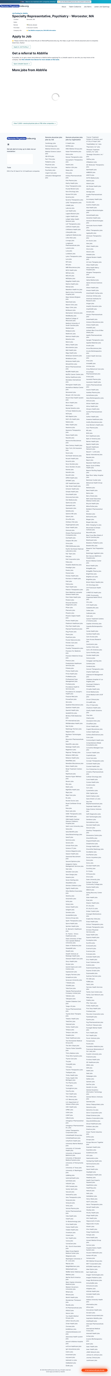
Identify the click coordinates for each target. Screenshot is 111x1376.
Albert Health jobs (92, 246)
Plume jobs (69, 634)
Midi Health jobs (71, 350)
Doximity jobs (90, 868)
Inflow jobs (89, 1307)
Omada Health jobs (72, 491)
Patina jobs (69, 584)
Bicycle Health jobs (92, 503)
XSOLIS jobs (70, 1310)
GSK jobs (89, 1068)
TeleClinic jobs (70, 1021)
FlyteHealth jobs (91, 1017)
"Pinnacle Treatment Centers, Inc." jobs (92, 151)
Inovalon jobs (90, 1313)
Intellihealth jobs (91, 1321)
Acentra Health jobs (92, 205)
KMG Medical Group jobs (74, 149)
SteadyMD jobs (71, 948)
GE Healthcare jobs (92, 1062)
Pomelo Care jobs (71, 643)
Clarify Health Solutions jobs (94, 711)
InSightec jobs (91, 1288)
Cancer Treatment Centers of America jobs (95, 620)
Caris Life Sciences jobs (94, 650)
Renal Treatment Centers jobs (74, 770)
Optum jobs (69, 516)
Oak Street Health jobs (73, 486)
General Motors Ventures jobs (94, 1098)
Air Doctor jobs (91, 241)
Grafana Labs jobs (92, 1126)
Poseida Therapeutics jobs (74, 648)
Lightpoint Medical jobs (73, 235)
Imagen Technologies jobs (94, 1275)
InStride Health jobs (92, 1291)
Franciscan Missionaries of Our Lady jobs (95, 1050)
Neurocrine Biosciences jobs (73, 441)
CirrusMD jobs (91, 702)
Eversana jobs (90, 954)
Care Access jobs (92, 637)
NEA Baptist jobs (71, 416)
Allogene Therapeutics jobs (93, 273)
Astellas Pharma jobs (93, 392)
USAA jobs (69, 1112)
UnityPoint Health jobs (73, 1141)
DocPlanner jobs (91, 855)
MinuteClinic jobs (71, 364)
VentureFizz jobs (71, 1194)
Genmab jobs (90, 1101)
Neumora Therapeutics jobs (73, 431)
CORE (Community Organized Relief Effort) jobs (94, 597)
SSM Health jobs (71, 816)
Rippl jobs (69, 792)
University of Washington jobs (74, 1171)
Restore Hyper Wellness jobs (73, 777)
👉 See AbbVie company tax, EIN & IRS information (41, 30)
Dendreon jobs (91, 819)
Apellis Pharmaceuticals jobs (94, 336)
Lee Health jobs (71, 211)
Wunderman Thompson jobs (73, 1301)
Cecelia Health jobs (92, 655)
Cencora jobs (90, 658)
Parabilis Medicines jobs (74, 565)
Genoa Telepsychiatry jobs (95, 1104)
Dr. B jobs (89, 871)
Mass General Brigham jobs (73, 298)
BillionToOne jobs (92, 506)
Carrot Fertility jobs (92, 652)
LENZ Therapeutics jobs (73, 202)
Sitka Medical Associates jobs (74, 892)
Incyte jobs (89, 1297)
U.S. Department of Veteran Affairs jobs (72, 1103)
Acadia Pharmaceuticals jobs (94, 195)
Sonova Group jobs (72, 918)
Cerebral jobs (90, 666)
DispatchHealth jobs (93, 841)
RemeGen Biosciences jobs (74, 763)
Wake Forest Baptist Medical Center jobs (72, 1252)
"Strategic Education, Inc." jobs (94, 155)
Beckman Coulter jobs (93, 480)
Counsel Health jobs (92, 766)
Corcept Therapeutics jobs (95, 761)
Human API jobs (91, 1255)
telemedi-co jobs (71, 1360)
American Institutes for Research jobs (93, 300)
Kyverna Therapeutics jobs (74, 200)
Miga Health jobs (71, 353)
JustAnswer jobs (91, 1360)
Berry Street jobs (91, 496)
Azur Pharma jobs (92, 427)
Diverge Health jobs (92, 846)
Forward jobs (90, 1041)
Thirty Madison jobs (72, 1053)
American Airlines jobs (93, 296)
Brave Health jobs (92, 565)
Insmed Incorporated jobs (94, 1315)
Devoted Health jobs (93, 825)
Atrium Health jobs (92, 403)
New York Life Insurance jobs (74, 449)
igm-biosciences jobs (73, 1349)
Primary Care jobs (51, 167)
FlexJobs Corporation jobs (95, 1014)
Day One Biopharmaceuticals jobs (94, 802)
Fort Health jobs (91, 1035)
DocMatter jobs (91, 852)
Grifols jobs (90, 1137)
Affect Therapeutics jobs (94, 230)
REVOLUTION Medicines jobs (74, 717)
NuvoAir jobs (70, 475)
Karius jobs (69, 154)
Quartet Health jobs (72, 710)
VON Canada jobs (71, 1186)
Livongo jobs (70, 240)
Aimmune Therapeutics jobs (93, 237)
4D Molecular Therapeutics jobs (95, 166)
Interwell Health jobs (93, 1333)
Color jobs (89, 737)
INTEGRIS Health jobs (93, 1266)
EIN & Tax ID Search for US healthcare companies (23, 171)
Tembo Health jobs (72, 1027)
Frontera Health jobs (93, 1059)
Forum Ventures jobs (93, 1038)
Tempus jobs (70, 1030)
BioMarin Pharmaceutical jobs (94, 510)
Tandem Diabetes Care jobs (73, 1002)
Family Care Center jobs (94, 992)
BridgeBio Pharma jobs (93, 571)
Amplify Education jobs (94, 306)
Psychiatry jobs (50, 170)
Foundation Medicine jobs (94, 1046)
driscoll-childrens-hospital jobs (74, 1342)
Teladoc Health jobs (72, 1019)
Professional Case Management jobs (72, 680)
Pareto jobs (69, 570)
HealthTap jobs (91, 1188)
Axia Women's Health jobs (94, 425)
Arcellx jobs (90, 345)
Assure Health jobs (92, 390)
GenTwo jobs (90, 1084)
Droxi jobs (89, 877)
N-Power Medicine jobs (73, 411)
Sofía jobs (69, 901)
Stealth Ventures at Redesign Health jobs (73, 955)
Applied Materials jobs (93, 343)
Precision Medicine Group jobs (74, 657)
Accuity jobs (90, 202)
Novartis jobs (70, 461)
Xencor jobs (70, 1313)
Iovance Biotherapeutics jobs (94, 1340)
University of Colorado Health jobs (73, 1149)
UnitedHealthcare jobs (73, 1138)
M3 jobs (68, 265)
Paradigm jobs (70, 567)
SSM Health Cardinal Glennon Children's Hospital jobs (72, 821)
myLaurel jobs (70, 1357)
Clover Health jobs (92, 726)
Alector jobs (90, 252)
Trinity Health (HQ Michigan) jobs (72, 1079)
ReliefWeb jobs (70, 761)
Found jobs (89, 1044)
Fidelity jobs (90, 1000)
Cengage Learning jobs (93, 661)
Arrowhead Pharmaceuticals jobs (93, 373)
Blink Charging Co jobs (93, 525)
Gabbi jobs (89, 1070)
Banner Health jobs (92, 441)
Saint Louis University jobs (74, 826)
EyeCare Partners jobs (93, 976)
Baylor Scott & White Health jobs (93, 466)
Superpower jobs (71, 972)
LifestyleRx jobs (71, 232)
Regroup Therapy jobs (73, 752)
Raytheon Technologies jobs (73, 735)
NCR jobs (69, 414)
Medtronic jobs (71, 333)
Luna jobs (69, 251)
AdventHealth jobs (92, 215)
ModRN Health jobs (72, 371)
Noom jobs (69, 453)
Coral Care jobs (91, 758)
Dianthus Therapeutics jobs (93, 831)
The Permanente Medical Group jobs (74, 1042)
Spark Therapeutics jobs (74, 921)
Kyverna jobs (70, 197)
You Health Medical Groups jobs (72, 1317)
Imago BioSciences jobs (94, 1280)
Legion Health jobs (72, 216)
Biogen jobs (90, 519)
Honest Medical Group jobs (93, 1241)
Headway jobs (91, 1177)
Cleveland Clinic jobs (93, 721)
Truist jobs (69, 1085)
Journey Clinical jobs (93, 1357)
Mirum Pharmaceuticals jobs (73, 368)
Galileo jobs (90, 1079)
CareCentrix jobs (91, 644)
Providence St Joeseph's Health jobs (74, 693)
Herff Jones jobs (91, 1202)
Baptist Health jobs (92, 444)
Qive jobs (69, 702)
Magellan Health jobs (73, 281)
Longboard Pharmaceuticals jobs (73, 244)
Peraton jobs (70, 600)
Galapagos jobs (91, 1076)
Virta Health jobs (71, 1224)
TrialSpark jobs (71, 1072)
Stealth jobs (70, 951)
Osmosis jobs (70, 530)
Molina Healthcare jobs (73, 377)
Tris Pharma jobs (71, 1083)
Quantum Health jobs (73, 707)
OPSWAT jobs (70, 480)
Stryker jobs (70, 964)
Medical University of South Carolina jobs (73, 324)
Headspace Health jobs (94, 1175)
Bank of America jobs (93, 439)
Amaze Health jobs (92, 290)
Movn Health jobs (71, 402)
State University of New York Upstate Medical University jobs (73, 941)
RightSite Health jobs (73, 789)
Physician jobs (50, 164)
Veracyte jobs (70, 1203)
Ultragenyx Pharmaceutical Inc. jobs (74, 1127)
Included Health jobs (93, 1294)
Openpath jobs (70, 505)
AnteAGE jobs (90, 327)
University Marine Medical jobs (74, 1144)
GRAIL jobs (89, 1065)
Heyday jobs (90, 1210)
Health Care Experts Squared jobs (93, 1181)
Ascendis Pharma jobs (93, 379)
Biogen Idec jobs (91, 522)
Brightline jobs (91, 579)
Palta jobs (69, 562)
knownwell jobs (71, 1354)
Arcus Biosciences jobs (93, 348)
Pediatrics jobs (50, 162)
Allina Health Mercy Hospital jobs (92, 269)
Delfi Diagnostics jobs (93, 814)
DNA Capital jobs (92, 793)
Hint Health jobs (91, 1218)
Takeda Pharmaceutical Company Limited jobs (73, 992)
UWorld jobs (70, 1118)
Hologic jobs (90, 1235)
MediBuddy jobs (71, 316)
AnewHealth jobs (91, 319)
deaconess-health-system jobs (74, 1338)
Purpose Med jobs (72, 696)
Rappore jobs (70, 732)
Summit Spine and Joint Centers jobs (73, 968)
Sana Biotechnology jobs (74, 834)
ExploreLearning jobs (93, 968)
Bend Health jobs (91, 490)
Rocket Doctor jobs (72, 801)
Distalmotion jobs (92, 843)
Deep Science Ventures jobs (93, 810)
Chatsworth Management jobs (94, 676)
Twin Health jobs (71, 1094)
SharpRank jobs (71, 883)
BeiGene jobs (90, 488)
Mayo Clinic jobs (71, 307)
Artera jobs (90, 376)
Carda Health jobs (92, 631)
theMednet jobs (71, 1363)
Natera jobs (69, 422)
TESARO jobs (70, 985)
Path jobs (69, 581)
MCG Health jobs (71, 270)
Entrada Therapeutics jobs (95, 927)
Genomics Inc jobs (92, 1110)
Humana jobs (90, 1258)
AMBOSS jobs (90, 172)
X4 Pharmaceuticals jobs (74, 1308)
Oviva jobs (69, 543)
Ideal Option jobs (91, 1269)
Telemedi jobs (70, 1024)
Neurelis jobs (70, 438)
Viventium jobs (70, 1232)
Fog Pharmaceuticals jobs (94, 1022)
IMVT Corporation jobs (93, 1264)
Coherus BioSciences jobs (94, 734)
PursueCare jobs (71, 699)
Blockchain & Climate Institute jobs (93, 529)
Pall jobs (68, 556)
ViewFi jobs (69, 1219)
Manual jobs (70, 287)
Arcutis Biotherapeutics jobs (94, 352)
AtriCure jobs (90, 401)
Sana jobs (69, 829)
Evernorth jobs (91, 948)
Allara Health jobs (92, 265)
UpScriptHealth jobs (72, 1178)
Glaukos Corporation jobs (94, 1118)
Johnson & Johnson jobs (94, 1355)
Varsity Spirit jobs (71, 1189)
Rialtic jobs (69, 787)
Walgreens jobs (71, 1256)
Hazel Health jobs (92, 1169)
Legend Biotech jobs (72, 213)
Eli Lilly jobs (90, 906)
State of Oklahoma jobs (73, 945)
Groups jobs (90, 1139)
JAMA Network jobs (92, 1352)
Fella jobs (89, 997)
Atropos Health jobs (92, 409)
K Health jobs (70, 143)
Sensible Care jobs (72, 872)
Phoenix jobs (70, 613)
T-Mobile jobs (70, 983)
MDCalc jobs (70, 273)
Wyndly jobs (70, 1305)
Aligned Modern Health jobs (93, 258)
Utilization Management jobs (53, 177)
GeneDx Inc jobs (91, 1087)
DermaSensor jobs (92, 822)
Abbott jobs (90, 183)
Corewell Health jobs (93, 763)
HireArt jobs (90, 1226)
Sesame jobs (70, 877)
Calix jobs (89, 616)
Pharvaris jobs (70, 610)
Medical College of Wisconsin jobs (72, 319)
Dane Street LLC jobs (93, 799)
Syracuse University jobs (74, 980)
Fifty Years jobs (91, 1003)
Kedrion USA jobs (71, 167)
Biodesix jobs (90, 514)
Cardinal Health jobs (93, 634)
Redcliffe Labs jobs (72, 744)
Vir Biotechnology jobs (73, 1221)
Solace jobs (69, 904)
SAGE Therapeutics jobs (74, 814)
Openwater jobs (71, 508)
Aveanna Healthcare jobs (94, 419)
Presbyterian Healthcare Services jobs (74, 664)
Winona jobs (70, 1294)
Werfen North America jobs (73, 1278)
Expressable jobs (91, 973)
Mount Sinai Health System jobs (74, 399)
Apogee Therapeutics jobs (95, 340)
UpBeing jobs (70, 1175)
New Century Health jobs (74, 445)
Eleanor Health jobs (92, 903)
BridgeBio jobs (91, 568)
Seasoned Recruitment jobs (73, 857)
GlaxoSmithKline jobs (93, 1121)
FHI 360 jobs (90, 979)
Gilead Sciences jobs (93, 1115)
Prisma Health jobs (72, 671)
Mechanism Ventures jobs (74, 313)
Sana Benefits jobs (72, 832)
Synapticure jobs (71, 977)
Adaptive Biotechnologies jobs (94, 211)
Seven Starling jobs (72, 880)
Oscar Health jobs (71, 527)
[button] (95, 1370)
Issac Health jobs (91, 1349)
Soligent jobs (70, 910)
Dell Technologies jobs (93, 817)
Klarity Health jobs (72, 183)
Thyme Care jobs (71, 1059)
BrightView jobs (91, 574)
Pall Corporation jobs (73, 559)
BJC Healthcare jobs (93, 436)
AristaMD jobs (91, 363)
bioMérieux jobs (71, 1329)
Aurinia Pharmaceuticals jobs (94, 413)
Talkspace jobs (71, 999)
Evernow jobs (90, 951)
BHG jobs (89, 433)
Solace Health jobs (72, 907)
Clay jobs (89, 715)
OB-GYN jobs (49, 156)
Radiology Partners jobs (74, 729)
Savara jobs (69, 843)
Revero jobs (70, 781)
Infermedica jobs (91, 1304)
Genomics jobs (91, 1107)
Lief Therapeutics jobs (73, 224)
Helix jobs (89, 1193)
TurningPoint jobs (71, 1088)
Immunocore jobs (92, 1286)
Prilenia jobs (70, 668)
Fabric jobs (90, 984)
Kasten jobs (69, 164)
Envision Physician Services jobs (92, 931)
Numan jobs (70, 469)
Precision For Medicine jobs (73, 652)
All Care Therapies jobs (94, 262)
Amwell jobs (90, 312)
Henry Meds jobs (91, 1199)
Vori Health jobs (71, 1238)
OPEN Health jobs (71, 478)
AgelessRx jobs (91, 233)
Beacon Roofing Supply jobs (94, 471)
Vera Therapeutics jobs (73, 1197)
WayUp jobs (70, 1263)
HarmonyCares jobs (92, 1164)
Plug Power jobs (71, 632)
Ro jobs (68, 798)
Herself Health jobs (92, 1207)
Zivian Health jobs (72, 1323)
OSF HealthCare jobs (72, 483)
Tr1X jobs (69, 1067)
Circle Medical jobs (92, 692)
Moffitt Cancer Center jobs (74, 374)
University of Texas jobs (74, 1168)
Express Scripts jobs (93, 970)
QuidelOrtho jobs (71, 713)
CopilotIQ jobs (91, 755)
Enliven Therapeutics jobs (94, 924)
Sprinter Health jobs (72, 926)
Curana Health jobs (92, 782)
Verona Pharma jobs (72, 1208)
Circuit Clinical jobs (92, 699)
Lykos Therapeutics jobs (74, 256)
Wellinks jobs (70, 1274)
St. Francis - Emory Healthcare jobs (72, 935)
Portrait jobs (70, 645)
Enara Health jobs (92, 921)
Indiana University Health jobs (94, 1301)
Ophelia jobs (70, 511)
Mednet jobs (70, 328)
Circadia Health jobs (93, 689)
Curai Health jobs (92, 779)
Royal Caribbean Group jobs (73, 804)
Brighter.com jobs (92, 576)
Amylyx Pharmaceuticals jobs (94, 315)
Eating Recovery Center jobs (94, 894)
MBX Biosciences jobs (73, 267)
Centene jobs (90, 663)
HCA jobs (89, 1155)
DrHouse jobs (90, 874)
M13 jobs (69, 262)
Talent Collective (75, 7)
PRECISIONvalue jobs (73, 546)
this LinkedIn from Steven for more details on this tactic (40, 59)
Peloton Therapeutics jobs (74, 589)
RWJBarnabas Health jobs (74, 723)
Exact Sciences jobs (92, 962)
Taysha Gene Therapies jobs (73, 1015)
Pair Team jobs (70, 554)
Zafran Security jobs (72, 1321)
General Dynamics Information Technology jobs (94, 1092)
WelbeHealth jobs (71, 1269)
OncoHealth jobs (71, 494)
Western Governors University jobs (72, 1288)
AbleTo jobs (90, 189)
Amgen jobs (90, 303)
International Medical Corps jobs (93, 1330)
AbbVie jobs (90, 181)
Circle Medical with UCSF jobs (94, 696)
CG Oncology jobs (92, 585)
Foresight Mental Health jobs (94, 1029)
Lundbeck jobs (70, 253)
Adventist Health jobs (93, 218)
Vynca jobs (69, 1241)
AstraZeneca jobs (92, 395)
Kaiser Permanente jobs (73, 151)
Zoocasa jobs (70, 1326)
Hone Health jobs (92, 1237)
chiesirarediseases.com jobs (73, 1333)
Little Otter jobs (71, 238)
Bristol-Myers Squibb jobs (94, 582)
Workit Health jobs (72, 1297)
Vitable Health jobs (72, 1230)
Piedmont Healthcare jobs (74, 623)
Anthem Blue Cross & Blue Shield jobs (94, 331)
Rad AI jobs (69, 726)
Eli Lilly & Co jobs (92, 908)
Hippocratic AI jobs (92, 1224)
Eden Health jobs (91, 897)
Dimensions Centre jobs (94, 835)
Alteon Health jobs (92, 287)
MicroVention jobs (72, 347)
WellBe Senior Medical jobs (74, 1272)
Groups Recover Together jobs (94, 1143)
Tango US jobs (70, 1006)
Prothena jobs (70, 684)
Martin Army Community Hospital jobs (74, 293)
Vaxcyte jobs (70, 1192)
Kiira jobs (69, 173)
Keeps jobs (69, 170)
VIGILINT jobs (70, 1183)
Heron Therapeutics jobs (94, 1204)
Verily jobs (69, 1205)
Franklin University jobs (94, 1054)
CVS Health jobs (91, 605)
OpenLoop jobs (71, 503)
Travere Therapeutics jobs (74, 1070)
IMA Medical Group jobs (94, 1261)
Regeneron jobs (71, 749)
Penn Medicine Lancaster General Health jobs (74, 593)
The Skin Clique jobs (72, 1045)
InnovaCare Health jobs (94, 1310)
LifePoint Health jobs (72, 227)
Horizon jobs (90, 1245)
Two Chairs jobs (71, 1096)
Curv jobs (89, 788)
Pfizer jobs (69, 607)
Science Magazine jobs (73, 851)
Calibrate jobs (90, 613)
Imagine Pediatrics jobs (94, 1277)
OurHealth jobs (71, 538)
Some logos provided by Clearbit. (55, 1371)
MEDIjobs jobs (70, 278)
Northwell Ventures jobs (74, 456)
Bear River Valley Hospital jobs (94, 476)
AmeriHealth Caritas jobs (94, 293)
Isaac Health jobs (92, 1346)
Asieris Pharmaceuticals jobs (94, 386)
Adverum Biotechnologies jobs (94, 222)
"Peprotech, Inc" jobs (93, 147)
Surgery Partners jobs (73, 974)
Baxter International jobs (94, 454)
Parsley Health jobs (72, 576)
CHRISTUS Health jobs (93, 592)
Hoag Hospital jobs (92, 1232)
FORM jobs (89, 981)
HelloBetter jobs (91, 1196)
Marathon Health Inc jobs (74, 289)
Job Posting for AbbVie (20, 13)
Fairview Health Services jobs (94, 988)
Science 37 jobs (71, 848)
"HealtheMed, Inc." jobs (93, 144)
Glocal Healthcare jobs (93, 1124)
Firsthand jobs (91, 1011)
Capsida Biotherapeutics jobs (94, 627)
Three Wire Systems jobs (74, 1056)
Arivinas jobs (90, 366)
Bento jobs (89, 493)
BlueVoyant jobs (91, 540)
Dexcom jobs (90, 828)
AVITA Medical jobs (92, 178)
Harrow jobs (90, 1166)
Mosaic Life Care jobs (73, 395)
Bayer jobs (89, 460)
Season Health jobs (72, 854)
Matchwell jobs (71, 302)
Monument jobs (71, 392)
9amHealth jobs (91, 169)
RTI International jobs (73, 721)
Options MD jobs (71, 514)
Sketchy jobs (70, 896)
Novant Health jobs (72, 458)
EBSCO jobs (90, 890)
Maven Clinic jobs (71, 305)
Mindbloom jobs (71, 358)
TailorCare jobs (71, 988)
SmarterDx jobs (71, 898)
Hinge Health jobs (92, 1215)
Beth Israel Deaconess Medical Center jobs (93, 500)
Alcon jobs (89, 249)
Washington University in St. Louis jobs (74, 1260)
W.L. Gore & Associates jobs (73, 1247)
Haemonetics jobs (92, 1158)
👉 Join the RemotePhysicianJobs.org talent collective (74, 1)
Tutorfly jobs (70, 1091)
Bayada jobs (90, 457)
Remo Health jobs (71, 766)
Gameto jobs (90, 1081)
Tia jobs (68, 1061)
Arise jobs (89, 361)
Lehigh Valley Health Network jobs (72, 220)
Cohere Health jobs (92, 732)
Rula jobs (69, 808)
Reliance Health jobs (72, 758)
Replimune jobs (71, 774)
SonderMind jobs (71, 915)
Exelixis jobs (90, 965)
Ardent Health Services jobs (93, 357)
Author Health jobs (92, 416)
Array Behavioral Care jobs (95, 369)
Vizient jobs (69, 1235)
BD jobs (88, 430)
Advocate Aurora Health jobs (94, 226)
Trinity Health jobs (72, 1075)
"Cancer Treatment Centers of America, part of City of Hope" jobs (94, 139)
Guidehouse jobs (91, 1153)
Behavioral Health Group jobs (94, 484)
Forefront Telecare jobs (94, 1025)
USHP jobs (69, 1115)
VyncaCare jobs (71, 1243)
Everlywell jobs (91, 946)
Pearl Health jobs (71, 587)
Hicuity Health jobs (92, 1213)
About (64, 7)
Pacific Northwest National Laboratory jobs (74, 550)
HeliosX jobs (90, 1190)
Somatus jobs (70, 912)
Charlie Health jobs (92, 672)
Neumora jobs (70, 427)
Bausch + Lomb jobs (93, 452)
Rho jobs (68, 784)
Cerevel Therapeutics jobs (94, 669)
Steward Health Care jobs (74, 959)
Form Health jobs (91, 1032)
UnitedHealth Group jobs (74, 1135)
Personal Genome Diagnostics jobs (71, 604)
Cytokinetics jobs (92, 790)
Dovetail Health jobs (93, 866)
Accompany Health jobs (94, 199)
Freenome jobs (91, 1057)
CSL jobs (89, 602)
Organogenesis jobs (72, 525)
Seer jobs (69, 869)
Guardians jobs (91, 1150)
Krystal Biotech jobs (72, 189)
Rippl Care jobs (71, 795)
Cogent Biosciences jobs (94, 729)
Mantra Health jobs (72, 284)
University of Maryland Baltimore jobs (73, 1154)
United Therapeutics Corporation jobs (72, 1131)
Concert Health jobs (93, 752)
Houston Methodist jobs (94, 1253)
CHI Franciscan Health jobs (93, 589)
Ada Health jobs (91, 207)
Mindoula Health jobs (73, 361)
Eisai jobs (89, 900)
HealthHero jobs (91, 1185)
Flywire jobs (90, 1019)
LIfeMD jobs (70, 205)
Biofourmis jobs (91, 516)
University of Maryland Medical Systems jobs (73, 1159)
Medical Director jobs (52, 149)
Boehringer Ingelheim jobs (94, 553)
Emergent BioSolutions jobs (93, 915)
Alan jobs (89, 243)
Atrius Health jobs (92, 406)
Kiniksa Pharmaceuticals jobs (74, 177)
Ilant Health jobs (91, 1272)
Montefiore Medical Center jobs (74, 388)
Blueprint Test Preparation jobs (94, 549)
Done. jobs (89, 863)
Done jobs (89, 860)
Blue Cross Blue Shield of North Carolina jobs (94, 536)
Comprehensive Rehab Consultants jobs (93, 744)
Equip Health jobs (92, 935)
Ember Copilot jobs (92, 911)
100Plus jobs (90, 159)
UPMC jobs (69, 1110)
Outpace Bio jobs (71, 540)
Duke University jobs (93, 879)
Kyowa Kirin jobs (71, 194)
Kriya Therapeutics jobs (73, 186)
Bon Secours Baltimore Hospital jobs (93, 557)
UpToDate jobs (71, 1181)
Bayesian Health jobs (93, 463)
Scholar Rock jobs (72, 845)
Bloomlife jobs (91, 532)
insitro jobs (69, 1352)
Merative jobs (70, 339)
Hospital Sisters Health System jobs (93, 1249)
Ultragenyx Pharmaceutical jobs (74, 1122)
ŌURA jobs (69, 1366)
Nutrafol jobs (70, 472)
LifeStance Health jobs (73, 229)
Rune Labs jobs (71, 811)
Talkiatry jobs (70, 996)
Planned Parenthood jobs (74, 629)
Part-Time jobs (50, 159)
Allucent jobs (90, 277)
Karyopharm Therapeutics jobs (74, 161)
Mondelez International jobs (73, 381)
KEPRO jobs (69, 146)
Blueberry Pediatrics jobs (94, 543)
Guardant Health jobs (93, 1147)
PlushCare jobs (71, 637)
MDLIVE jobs (70, 276)
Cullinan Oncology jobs (93, 777)
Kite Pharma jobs (71, 180)
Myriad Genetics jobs (73, 408)
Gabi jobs (89, 1073)
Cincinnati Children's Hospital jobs (93, 685)
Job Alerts (87, 7)
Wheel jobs (69, 1292)
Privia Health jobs (71, 674)
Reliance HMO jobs (72, 755)
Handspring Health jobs (94, 1161)
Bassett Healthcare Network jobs (92, 448)
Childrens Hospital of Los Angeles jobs (94, 680)
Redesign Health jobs (73, 747)
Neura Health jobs (72, 435)
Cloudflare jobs (91, 723)
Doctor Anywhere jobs (93, 857)
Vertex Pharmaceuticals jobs (73, 1212)
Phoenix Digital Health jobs (73, 617)
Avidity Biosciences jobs (94, 422)
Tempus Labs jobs (72, 1032)
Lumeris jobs (70, 248)
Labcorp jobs (70, 208)
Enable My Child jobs (93, 919)
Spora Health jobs (72, 923)
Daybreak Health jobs (93, 806)
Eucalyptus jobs (91, 940)
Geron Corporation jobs (94, 1113)
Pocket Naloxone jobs (73, 640)
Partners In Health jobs (73, 578)
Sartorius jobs (70, 840)
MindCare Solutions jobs (74, 356)
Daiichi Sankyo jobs (92, 796)
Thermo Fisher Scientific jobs (74, 1049)
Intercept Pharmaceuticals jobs (94, 1325)
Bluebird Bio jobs (91, 545)
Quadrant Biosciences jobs (74, 705)
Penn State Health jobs (73, 597)
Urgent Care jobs (51, 173)
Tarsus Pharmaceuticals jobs (73, 1010)
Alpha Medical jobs (92, 280)
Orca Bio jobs (70, 519)
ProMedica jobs (71, 676)
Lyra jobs (69, 259)
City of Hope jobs (92, 705)
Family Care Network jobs (94, 995)
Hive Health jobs (91, 1229)
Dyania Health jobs (92, 887)
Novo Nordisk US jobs (73, 467)
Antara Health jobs (92, 325)
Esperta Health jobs (92, 937)
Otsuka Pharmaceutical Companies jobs (73, 534)
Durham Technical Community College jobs (94, 883)
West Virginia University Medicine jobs (73, 1283)
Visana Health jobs (72, 1227)
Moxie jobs (69, 405)
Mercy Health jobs (72, 345)
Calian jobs (90, 610)
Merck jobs (69, 342)
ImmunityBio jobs (92, 1283)
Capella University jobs (93, 623)
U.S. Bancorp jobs (71, 1099)
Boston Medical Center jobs (93, 562)
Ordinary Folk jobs (72, 522)
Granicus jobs (90, 1129)
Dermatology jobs (51, 146)
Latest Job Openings (101, 7)
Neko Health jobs (71, 425)
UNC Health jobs (71, 1107)
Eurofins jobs (90, 943)
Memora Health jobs (72, 336)
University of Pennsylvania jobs (74, 1164)
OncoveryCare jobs (72, 497)
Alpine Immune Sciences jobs (94, 284)
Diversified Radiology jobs (95, 849)
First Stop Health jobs (93, 1008)
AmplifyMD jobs (91, 309)
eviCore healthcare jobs (73, 1346)
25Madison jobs (91, 162)
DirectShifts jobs (91, 838)
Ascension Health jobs (93, 382)
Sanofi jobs (69, 837)
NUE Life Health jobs (72, 419)
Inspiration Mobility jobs (94, 1318)
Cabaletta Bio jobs (92, 608)
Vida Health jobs (71, 1216)
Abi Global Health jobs (93, 186)
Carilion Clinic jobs (92, 647)
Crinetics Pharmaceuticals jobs (94, 773)
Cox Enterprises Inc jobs (94, 769)
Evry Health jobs (91, 959)
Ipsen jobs (89, 1344)
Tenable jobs (70, 1035)
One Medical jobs (71, 500)
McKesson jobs (71, 310)
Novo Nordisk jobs (72, 464)
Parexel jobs (70, 573)
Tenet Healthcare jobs (73, 1038)
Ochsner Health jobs (72, 489)
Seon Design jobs (71, 874)
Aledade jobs (90, 254)
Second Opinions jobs (73, 861)
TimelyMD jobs (71, 1064)
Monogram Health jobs (73, 385)
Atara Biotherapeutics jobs (95, 398)
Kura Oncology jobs (72, 191)
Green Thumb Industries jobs (94, 1133)
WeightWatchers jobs (73, 1266)
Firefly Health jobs (92, 1006)
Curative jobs (90, 785)
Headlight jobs (91, 1172)
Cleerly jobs (90, 718)
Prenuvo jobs (70, 660)
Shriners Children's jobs (73, 885)
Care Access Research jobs (93, 640)
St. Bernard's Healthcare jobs (74, 930)
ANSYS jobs (90, 175)
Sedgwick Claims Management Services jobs (74, 865)
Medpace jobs (70, 331)
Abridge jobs (90, 192)
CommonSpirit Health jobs (95, 740)
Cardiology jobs (50, 143)
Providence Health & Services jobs (72, 688)
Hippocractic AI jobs (93, 1221)
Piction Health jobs (72, 620)
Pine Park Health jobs (73, 626)
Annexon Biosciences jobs (94, 322)
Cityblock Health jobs (93, 708)
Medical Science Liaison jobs (53, 152)
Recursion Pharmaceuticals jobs (74, 740)
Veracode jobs (70, 1200)
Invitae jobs (90, 1336)
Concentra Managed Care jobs (94, 749)
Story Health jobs (71, 961)
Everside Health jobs (93, 957)
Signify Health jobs (72, 888)
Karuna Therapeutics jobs (74, 157)
